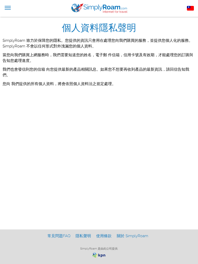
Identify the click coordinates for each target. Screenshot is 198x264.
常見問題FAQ (58, 236)
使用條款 (104, 236)
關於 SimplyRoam (132, 236)
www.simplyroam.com (99, 8)
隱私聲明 (83, 236)
